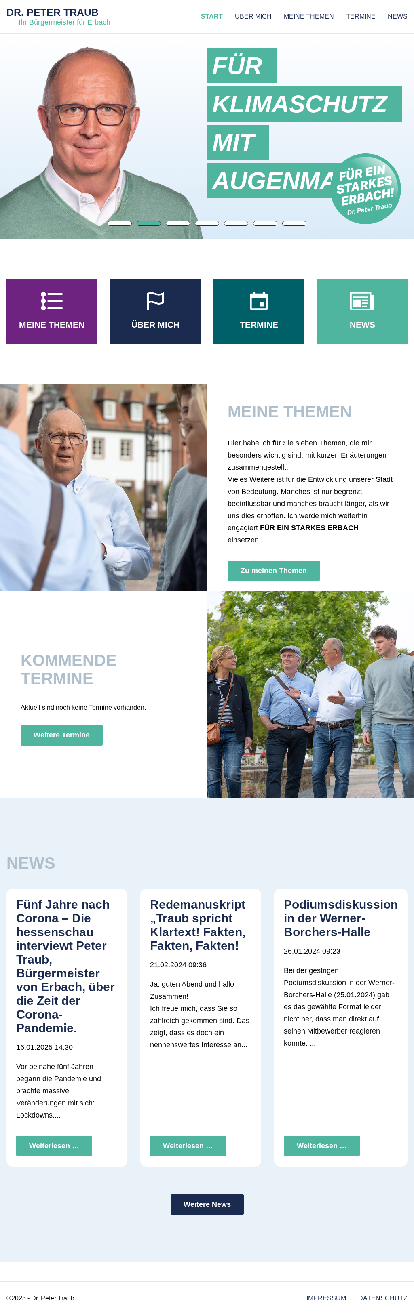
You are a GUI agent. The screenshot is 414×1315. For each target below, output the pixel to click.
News (398, 16)
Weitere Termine (62, 735)
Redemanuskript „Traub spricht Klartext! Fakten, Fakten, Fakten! (197, 925)
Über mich (253, 16)
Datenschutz (383, 1298)
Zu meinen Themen (274, 571)
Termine (361, 16)
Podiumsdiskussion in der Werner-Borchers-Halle (341, 918)
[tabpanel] (313, 123)
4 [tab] (207, 223)
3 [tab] (178, 223)
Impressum (326, 1298)
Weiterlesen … (54, 1146)
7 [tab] (294, 223)
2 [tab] (149, 223)
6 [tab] (265, 223)
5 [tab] (236, 223)
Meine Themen (309, 16)
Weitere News (207, 1204)
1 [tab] (120, 223)
